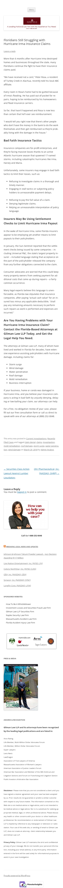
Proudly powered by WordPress (17, 875)
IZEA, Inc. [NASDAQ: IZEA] (15, 574)
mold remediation (12, 446)
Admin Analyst (47, 449)
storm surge (38, 446)
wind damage (14, 449)
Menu (31, 9)
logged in (22, 492)
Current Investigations (36, 438)
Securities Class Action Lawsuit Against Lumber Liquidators (17, 473)
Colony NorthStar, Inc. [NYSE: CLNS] (20, 569)
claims (39, 442)
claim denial (30, 442)
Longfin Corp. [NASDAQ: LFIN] (17, 585)
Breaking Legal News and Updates (22, 546)
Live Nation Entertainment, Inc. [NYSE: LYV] (23, 563)
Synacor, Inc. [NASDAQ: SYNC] (17, 580)
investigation (49, 442)
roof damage (27, 446)
